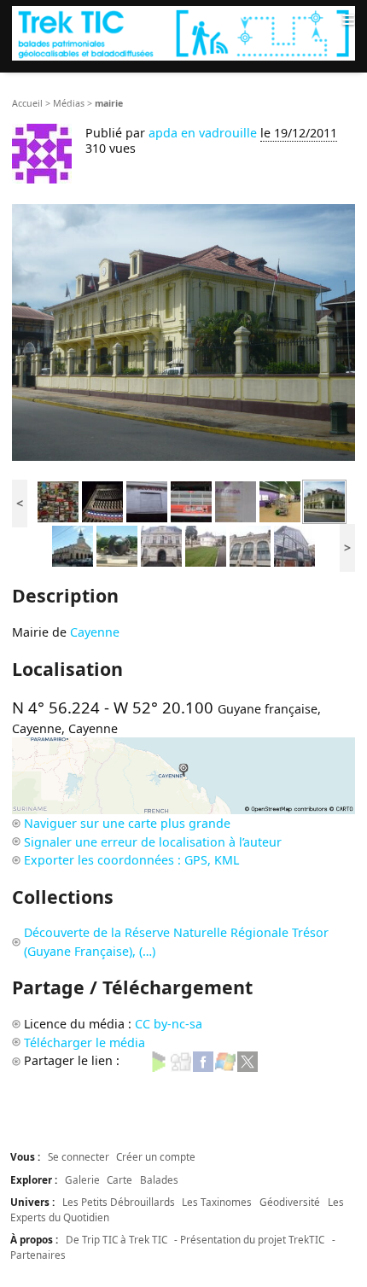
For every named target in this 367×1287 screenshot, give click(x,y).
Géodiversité (289, 1201)
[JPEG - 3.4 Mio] (183, 332)
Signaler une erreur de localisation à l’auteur (153, 842)
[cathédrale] (72, 545)
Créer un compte (155, 1156)
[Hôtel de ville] (161, 545)
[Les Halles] (294, 545)
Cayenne (94, 632)
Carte (119, 1179)
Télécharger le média (84, 1042)
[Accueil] (183, 33)
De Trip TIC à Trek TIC (116, 1239)
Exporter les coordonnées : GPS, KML (131, 860)
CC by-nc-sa (168, 1024)
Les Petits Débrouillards (118, 1201)
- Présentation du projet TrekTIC (249, 1239)
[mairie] (324, 500)
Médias (68, 103)
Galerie (82, 1179)
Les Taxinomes (217, 1201)
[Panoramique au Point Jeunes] (280, 500)
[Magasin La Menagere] (250, 545)
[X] (247, 1060)
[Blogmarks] (159, 1060)
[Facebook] (203, 1060)
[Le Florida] (147, 500)
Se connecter (78, 1156)
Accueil (27, 103)
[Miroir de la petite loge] (58, 500)
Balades (159, 1179)
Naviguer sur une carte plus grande (127, 823)
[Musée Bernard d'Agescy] (206, 545)
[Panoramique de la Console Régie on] (102, 500)
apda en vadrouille (203, 133)
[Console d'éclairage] (191, 500)
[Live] (225, 1060)
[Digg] (181, 1060)
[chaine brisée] (117, 545)
